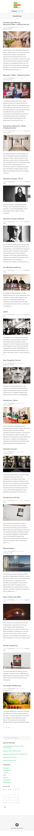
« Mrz (4, 807)
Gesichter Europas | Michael (13, 218)
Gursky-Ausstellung (10, 645)
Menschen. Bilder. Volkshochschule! (16, 75)
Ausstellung (6, 29)
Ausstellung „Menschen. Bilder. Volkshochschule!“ (14, 127)
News (10, 29)
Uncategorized (6, 780)
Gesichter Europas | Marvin (10, 757)
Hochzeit (5, 773)
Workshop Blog (7, 782)
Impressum (13, 828)
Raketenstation (8, 548)
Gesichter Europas (10, 449)
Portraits (8, 132)
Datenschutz (20, 828)
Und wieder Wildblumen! (12, 685)
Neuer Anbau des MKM (11, 597)
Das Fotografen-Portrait (12, 360)
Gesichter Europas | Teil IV (13, 178)
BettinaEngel (11, 27)
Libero (5, 311)
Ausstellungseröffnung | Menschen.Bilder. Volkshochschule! (16, 23)
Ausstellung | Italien (10, 400)
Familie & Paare (7, 770)
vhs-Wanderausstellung (12, 267)
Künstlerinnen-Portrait (11, 497)
